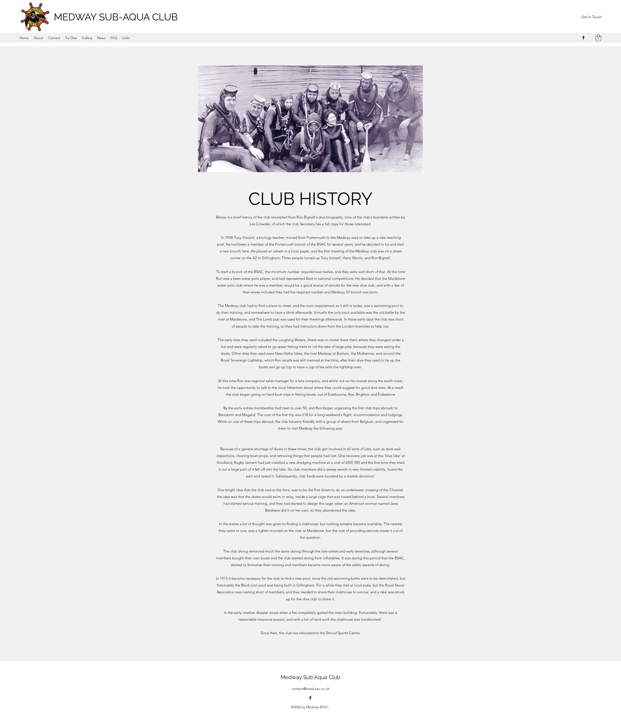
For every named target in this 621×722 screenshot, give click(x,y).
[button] (598, 37)
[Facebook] (583, 37)
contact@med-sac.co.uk (310, 688)
